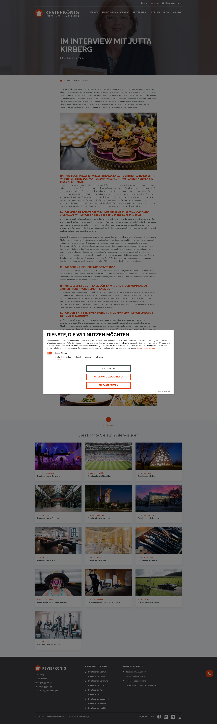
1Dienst (58, 360)
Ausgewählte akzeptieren (108, 377)
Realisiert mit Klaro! (164, 391)
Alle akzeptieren (108, 385)
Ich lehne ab (108, 368)
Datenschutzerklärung (146, 348)
